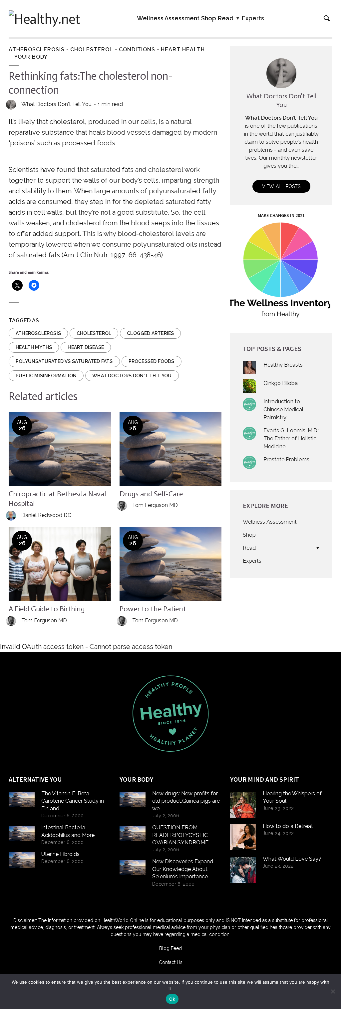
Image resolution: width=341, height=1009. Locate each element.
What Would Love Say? (292, 859)
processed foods (151, 361)
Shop (208, 18)
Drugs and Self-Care (151, 493)
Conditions (137, 49)
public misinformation (46, 375)
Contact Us (170, 962)
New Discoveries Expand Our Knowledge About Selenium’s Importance (182, 869)
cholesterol (94, 333)
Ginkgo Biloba (280, 383)
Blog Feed (170, 948)
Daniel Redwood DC (46, 515)
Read (225, 18)
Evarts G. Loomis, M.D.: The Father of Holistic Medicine (291, 438)
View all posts (281, 186)
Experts (253, 18)
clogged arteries (150, 333)
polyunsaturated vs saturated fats (64, 361)
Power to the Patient (153, 608)
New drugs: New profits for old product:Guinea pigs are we (186, 801)
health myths (34, 347)
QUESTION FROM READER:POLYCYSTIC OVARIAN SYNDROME (180, 835)
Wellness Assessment (168, 18)
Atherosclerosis (37, 49)
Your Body (31, 57)
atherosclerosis (38, 333)
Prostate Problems (286, 459)
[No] (332, 991)
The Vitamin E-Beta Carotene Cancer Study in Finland (72, 801)
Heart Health (183, 49)
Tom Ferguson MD (155, 505)
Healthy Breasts (283, 365)
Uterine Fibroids (60, 854)
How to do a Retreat (288, 826)
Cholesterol (91, 49)
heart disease (86, 347)
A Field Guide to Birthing (47, 608)
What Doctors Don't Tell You (56, 104)
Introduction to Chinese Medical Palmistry (283, 409)
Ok (172, 999)
